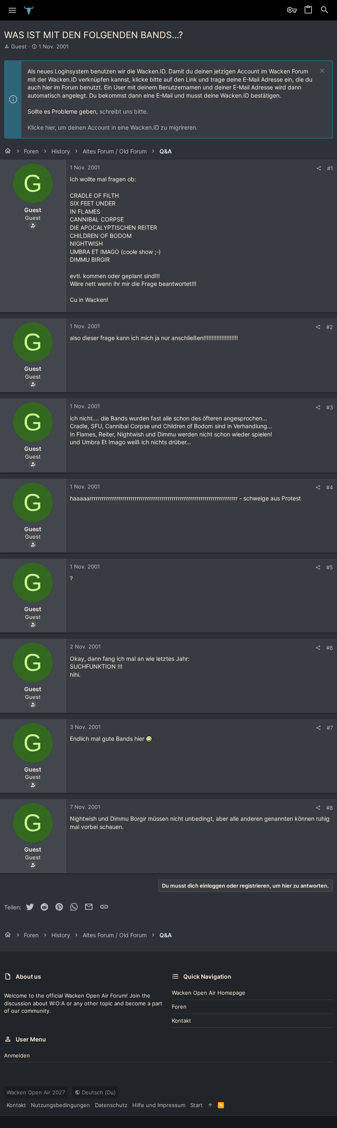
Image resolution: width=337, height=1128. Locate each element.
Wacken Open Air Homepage (208, 992)
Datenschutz (111, 1105)
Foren (179, 1006)
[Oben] (210, 1105)
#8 (329, 807)
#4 (329, 487)
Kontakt (181, 1020)
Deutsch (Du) (98, 1092)
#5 (329, 567)
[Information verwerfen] (321, 71)
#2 (329, 327)
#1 (330, 168)
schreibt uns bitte (122, 111)
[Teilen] (318, 168)
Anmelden (17, 1055)
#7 (330, 727)
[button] (12, 10)
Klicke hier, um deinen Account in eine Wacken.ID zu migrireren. (113, 127)
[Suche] (324, 10)
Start (196, 1105)
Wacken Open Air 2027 (36, 1092)
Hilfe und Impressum (158, 1105)
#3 (329, 407)
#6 (329, 647)
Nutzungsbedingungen (60, 1105)
